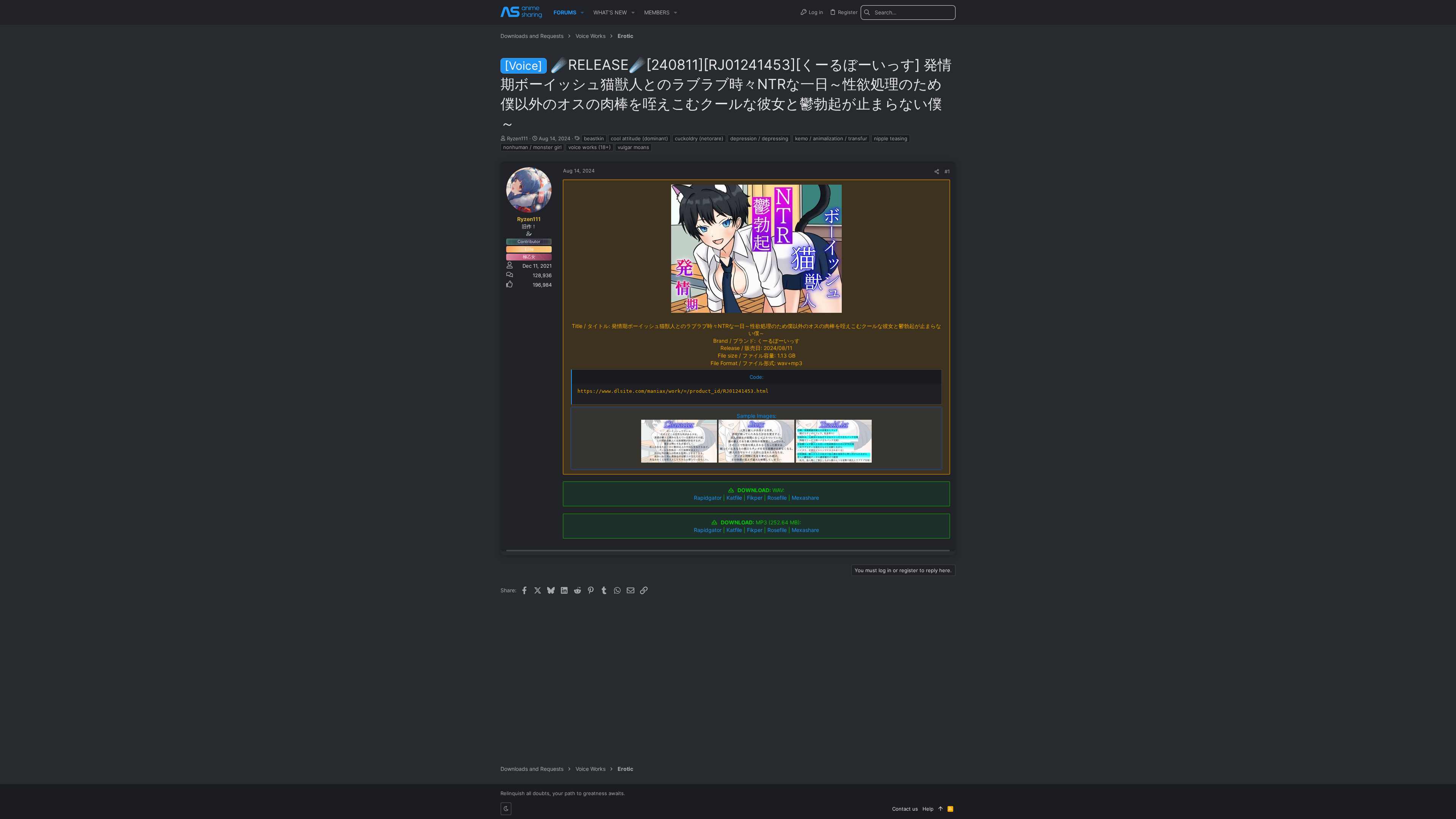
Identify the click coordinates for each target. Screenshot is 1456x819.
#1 (947, 171)
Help (928, 809)
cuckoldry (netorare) (699, 138)
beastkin (594, 138)
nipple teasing (890, 138)
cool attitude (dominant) (639, 138)
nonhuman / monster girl (532, 147)
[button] (582, 12)
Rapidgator (708, 497)
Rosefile (777, 497)
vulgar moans (633, 147)
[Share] (937, 171)
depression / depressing (759, 138)
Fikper (755, 497)
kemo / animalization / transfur (831, 138)
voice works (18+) (589, 147)
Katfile (734, 497)
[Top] (940, 808)
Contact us (905, 809)
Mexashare (805, 497)
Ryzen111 (517, 138)
